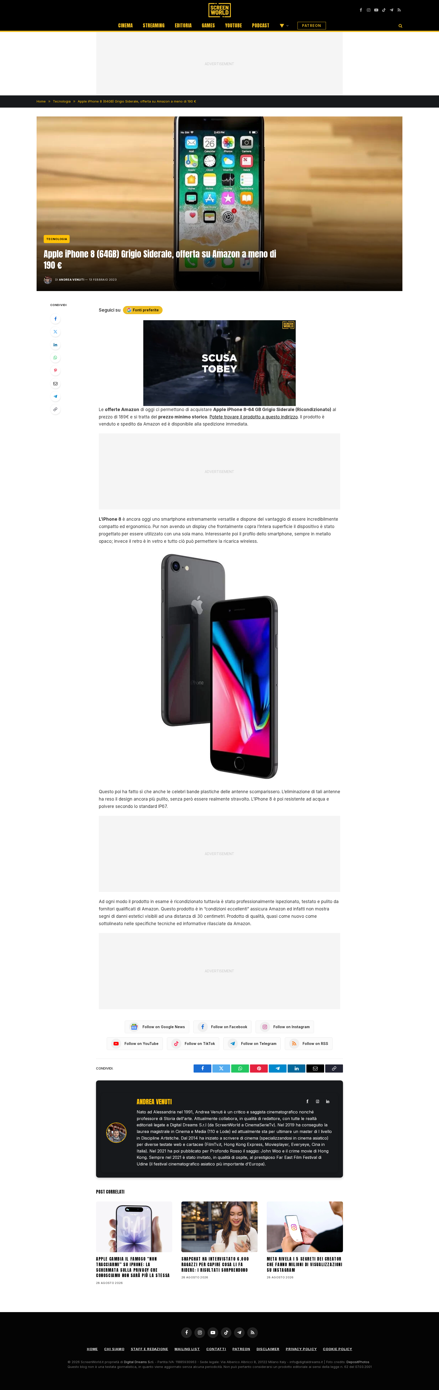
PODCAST (260, 25)
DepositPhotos (358, 1362)
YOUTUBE (233, 25)
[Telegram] (55, 396)
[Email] (55, 383)
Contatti (216, 1349)
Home (92, 1349)
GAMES (208, 25)
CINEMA (125, 25)
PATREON (311, 25)
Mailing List (187, 1349)
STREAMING (154, 25)
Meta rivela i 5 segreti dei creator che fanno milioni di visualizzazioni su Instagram (304, 1264)
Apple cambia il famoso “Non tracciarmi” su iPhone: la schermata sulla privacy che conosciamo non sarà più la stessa (133, 1267)
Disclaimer (268, 1349)
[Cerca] (400, 25)
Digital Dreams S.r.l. (139, 1362)
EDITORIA (183, 25)
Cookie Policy (337, 1349)
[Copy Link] (55, 409)
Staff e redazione (149, 1349)
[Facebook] (55, 319)
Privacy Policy (301, 1349)
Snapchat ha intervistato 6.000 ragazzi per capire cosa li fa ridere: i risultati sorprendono (215, 1264)
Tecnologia (56, 239)
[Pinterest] (55, 370)
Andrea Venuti (71, 279)
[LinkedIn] (55, 345)
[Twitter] (55, 332)
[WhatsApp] (55, 357)
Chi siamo (114, 1349)
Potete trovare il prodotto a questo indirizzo (254, 416)
